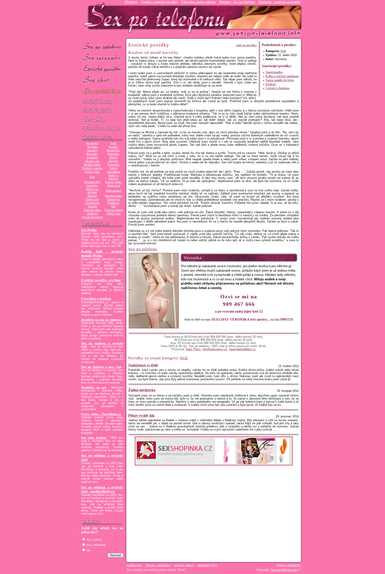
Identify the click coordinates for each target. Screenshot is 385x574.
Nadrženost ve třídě (143, 365)
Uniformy (92, 213)
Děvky (113, 157)
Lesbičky (92, 185)
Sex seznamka (102, 57)
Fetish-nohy (92, 172)
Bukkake (113, 154)
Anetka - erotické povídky (159, 2)
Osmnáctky (92, 203)
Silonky (92, 206)
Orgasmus (113, 199)
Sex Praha (89, 230)
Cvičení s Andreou (277, 88)
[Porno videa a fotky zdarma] (102, 128)
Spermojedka (274, 72)
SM (113, 206)
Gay (92, 177)
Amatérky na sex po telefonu (101, 319)
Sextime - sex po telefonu (237, 2)
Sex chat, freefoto (93, 437)
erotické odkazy (184, 565)
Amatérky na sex (93, 387)
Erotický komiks (92, 168)
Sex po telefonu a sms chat (101, 367)
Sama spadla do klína (280, 80)
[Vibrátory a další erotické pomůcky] (102, 119)
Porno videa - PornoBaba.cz (101, 414)
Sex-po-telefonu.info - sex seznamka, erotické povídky (156, 17)
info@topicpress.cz (215, 349)
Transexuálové (113, 210)
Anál (113, 143)
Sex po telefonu (102, 46)
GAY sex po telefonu (102, 91)
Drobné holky (92, 164)
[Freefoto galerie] (102, 137)
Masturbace (113, 190)
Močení (92, 196)
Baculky (92, 150)
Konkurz (271, 84)
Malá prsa (113, 185)
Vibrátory (130, 2)
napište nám (134, 565)
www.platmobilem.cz (242, 349)
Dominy (113, 161)
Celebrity (92, 157)
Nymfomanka (113, 196)
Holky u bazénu (113, 177)
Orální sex (92, 199)
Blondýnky (113, 150)
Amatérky (92, 143)
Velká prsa (113, 213)
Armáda (92, 147)
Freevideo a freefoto (96, 299)
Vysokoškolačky (92, 217)
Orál (283, 51)
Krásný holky (113, 182)
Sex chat (102, 80)
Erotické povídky (102, 69)
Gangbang (113, 172)
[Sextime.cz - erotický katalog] (102, 101)
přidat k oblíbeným (288, 565)
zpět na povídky (246, 45)
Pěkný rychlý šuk (141, 415)
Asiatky (113, 147)
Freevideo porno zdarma (198, 2)
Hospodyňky (92, 182)
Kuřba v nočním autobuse (282, 76)
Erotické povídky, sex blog (101, 280)
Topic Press (193, 349)
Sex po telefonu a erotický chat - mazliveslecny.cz (102, 489)
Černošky (113, 164)
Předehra (113, 203)
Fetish (113, 168)
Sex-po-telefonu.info (284, 570)
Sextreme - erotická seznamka (279, 2)
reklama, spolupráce (157, 565)
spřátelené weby (207, 565)
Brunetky (92, 154)
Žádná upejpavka (141, 390)
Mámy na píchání (92, 191)
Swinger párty (92, 210)
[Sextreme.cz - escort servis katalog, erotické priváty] (102, 110)
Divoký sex (92, 161)
